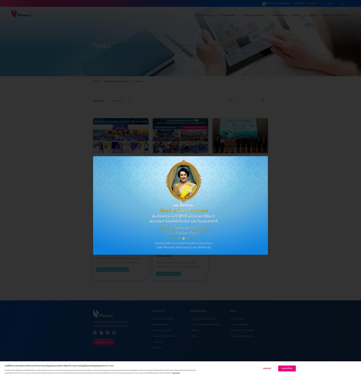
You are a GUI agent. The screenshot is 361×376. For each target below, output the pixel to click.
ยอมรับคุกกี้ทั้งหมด (287, 368)
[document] (180, 188)
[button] (264, 4)
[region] (180, 368)
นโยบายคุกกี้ (176, 373)
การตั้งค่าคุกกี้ (267, 368)
